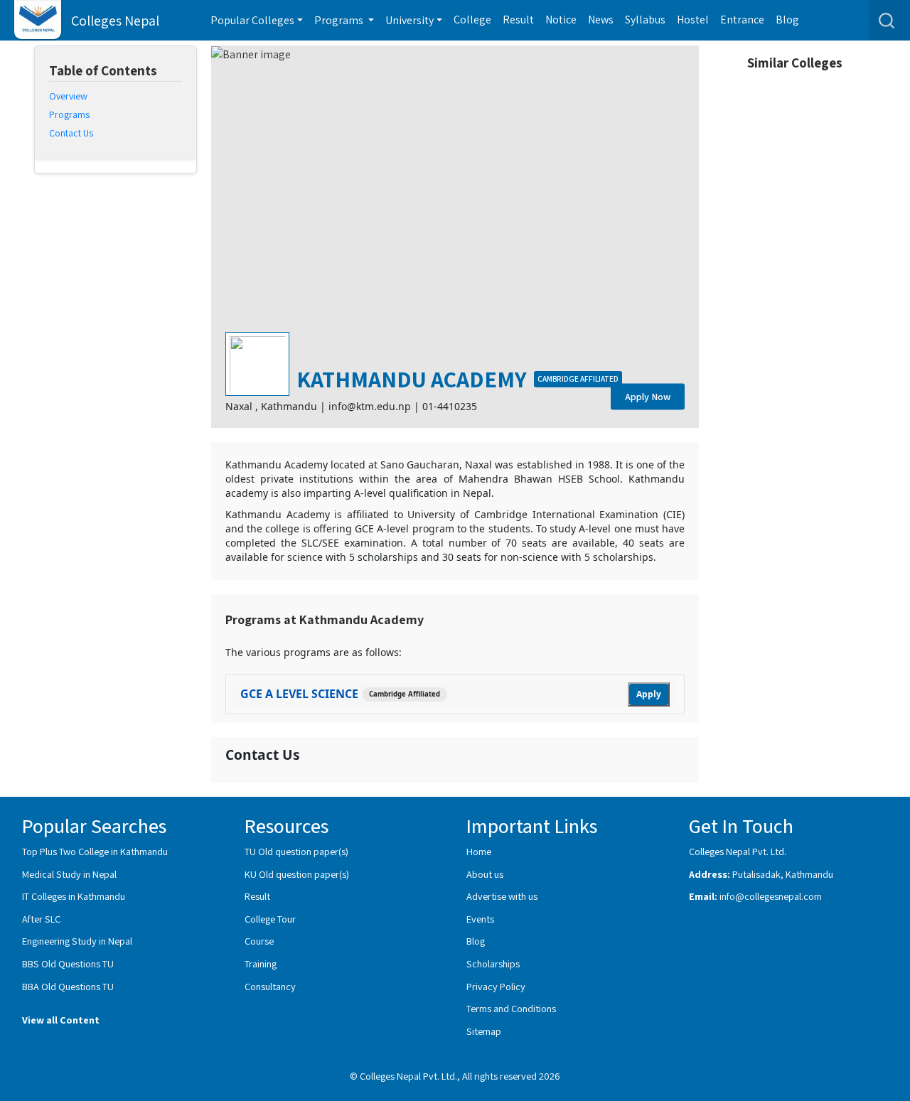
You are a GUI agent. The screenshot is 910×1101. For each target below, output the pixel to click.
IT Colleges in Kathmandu (73, 896)
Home (478, 851)
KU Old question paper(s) (297, 874)
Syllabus (645, 19)
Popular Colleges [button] (252, 20)
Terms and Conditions (511, 1008)
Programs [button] (339, 20)
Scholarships (493, 963)
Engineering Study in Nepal (77, 940)
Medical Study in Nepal (69, 874)
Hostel (693, 19)
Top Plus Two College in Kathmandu (95, 851)
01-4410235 (449, 406)
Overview (68, 96)
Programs (69, 114)
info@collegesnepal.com (770, 896)
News (601, 19)
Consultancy (270, 986)
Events (480, 918)
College (472, 19)
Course (259, 940)
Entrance (742, 19)
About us (484, 874)
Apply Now (647, 396)
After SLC (41, 918)
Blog (787, 19)
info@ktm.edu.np (369, 406)
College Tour (270, 918)
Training (261, 963)
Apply (648, 694)
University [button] (409, 20)
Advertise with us (501, 896)
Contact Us (71, 133)
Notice (561, 19)
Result (518, 19)
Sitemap (483, 1031)
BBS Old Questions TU (68, 963)
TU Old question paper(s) (296, 851)
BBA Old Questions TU (68, 986)
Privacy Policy (495, 986)
